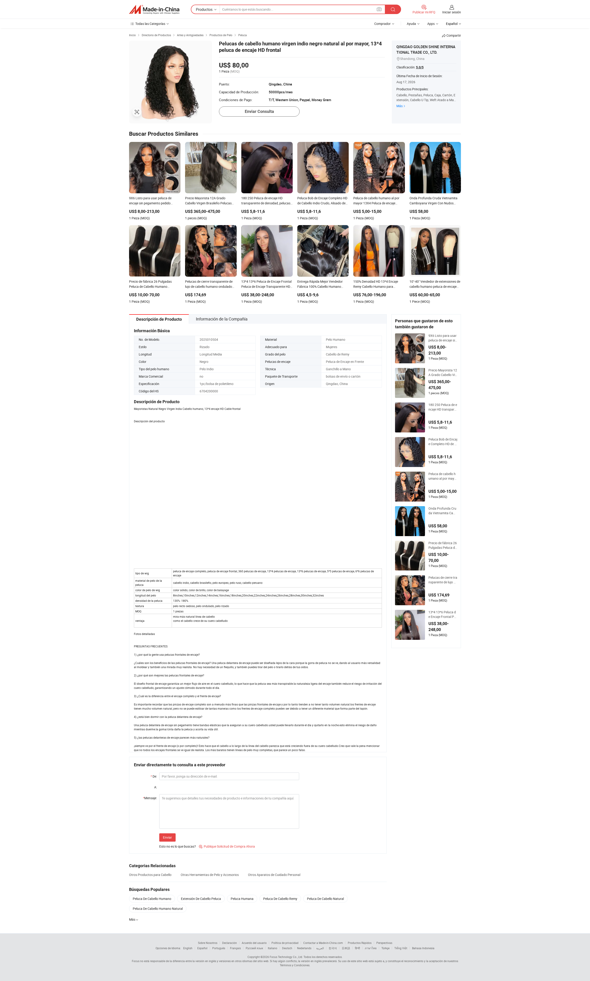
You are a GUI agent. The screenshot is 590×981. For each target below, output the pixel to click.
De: (153, 776)
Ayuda (411, 23)
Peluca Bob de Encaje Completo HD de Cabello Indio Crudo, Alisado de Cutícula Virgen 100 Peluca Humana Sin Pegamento (442, 441)
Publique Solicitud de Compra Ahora (227, 846)
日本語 (346, 948)
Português (218, 948)
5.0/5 (420, 67)
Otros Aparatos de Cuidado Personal (274, 874)
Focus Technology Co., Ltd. (286, 957)
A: (155, 787)
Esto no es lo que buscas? (177, 846)
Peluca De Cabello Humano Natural (158, 908)
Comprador (382, 23)
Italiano (272, 948)
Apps (431, 23)
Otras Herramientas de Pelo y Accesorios (210, 874)
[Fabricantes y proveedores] (154, 9)
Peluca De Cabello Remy (280, 898)
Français (235, 948)
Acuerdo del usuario (254, 943)
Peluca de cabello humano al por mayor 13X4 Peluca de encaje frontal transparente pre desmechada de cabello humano (442, 476)
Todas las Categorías (150, 23)
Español (202, 948)
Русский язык (254, 948)
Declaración (229, 943)
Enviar (167, 837)
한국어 (333, 948)
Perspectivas (384, 943)
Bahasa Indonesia (423, 948)
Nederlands (304, 948)
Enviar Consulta (259, 111)
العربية (320, 948)
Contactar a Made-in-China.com (323, 943)
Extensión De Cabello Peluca (201, 898)
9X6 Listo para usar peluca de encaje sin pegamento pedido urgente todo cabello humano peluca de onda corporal (442, 338)
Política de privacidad (284, 943)
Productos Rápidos (360, 943)
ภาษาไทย (371, 948)
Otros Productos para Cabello (150, 874)
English (187, 948)
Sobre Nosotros (207, 943)
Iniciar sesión (451, 12)
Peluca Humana (242, 898)
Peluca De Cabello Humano (152, 898)
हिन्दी (357, 948)
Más (399, 106)
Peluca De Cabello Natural (325, 898)
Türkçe (385, 948)
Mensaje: (150, 798)
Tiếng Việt (400, 948)
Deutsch (287, 948)
